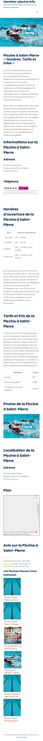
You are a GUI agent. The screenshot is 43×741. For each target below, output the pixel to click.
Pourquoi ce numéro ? (32, 193)
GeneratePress (21, 737)
